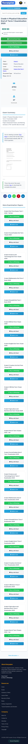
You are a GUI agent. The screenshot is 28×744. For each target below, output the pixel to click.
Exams (3, 689)
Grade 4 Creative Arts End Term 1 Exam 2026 (13, 366)
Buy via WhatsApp (14, 47)
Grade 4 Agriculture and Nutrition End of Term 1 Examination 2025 (11, 608)
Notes (2, 701)
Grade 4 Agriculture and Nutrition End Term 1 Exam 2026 (13, 410)
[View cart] (20, 2)
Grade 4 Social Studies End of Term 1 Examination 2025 (13, 453)
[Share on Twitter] (9, 196)
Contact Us (4, 718)
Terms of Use (4, 724)
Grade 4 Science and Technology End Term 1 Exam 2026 (12, 256)
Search (23, 13)
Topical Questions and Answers (9, 706)
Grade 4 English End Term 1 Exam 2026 (14, 344)
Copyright (3, 729)
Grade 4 (16, 61)
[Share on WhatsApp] (14, 196)
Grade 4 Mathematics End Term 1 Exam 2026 (14, 279)
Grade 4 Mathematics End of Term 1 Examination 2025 (12, 498)
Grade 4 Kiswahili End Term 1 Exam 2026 (12, 301)
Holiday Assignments (6, 703)
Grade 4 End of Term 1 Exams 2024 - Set (12, 631)
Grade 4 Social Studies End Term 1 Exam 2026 (13, 234)
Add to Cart (15, 55)
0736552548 (17, 8)
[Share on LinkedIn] (23, 196)
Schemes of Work (5, 692)
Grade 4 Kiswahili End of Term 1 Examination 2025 (13, 520)
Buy (11, 185)
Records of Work (5, 698)
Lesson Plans (4, 695)
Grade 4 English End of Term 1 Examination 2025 (13, 542)
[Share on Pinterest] (18, 196)
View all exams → (13, 655)
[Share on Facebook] (5, 196)
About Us (3, 715)
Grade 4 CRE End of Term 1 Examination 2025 (12, 585)
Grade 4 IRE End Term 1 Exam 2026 (12, 323)
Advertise (3, 721)
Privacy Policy (4, 726)
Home (2, 687)
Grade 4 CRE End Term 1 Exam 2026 (13, 388)
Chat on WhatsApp (7, 677)
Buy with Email (15, 51)
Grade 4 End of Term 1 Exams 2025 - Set (12, 431)
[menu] (25, 2)
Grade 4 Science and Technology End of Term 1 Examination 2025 (11, 476)
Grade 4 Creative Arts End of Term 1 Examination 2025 (12, 564)
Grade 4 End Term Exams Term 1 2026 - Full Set (13, 212)
